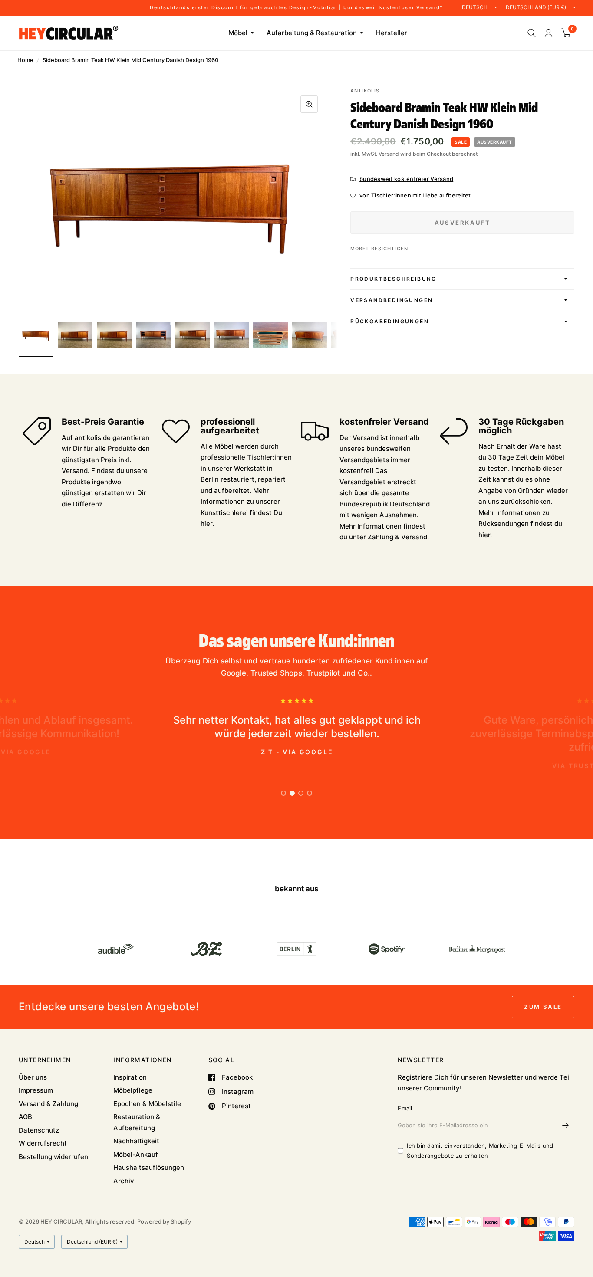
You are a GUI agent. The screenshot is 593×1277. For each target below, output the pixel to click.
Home (25, 59)
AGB (25, 1117)
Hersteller (391, 33)
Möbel (237, 33)
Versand (389, 154)
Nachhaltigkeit (136, 1141)
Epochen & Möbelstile (147, 1104)
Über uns (33, 1077)
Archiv (123, 1181)
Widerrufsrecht (43, 1143)
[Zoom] (309, 104)
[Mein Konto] (548, 33)
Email (405, 1108)
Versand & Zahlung (48, 1104)
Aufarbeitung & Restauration (312, 33)
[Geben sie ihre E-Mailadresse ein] (565, 1125)
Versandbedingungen (391, 300)
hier (206, 523)
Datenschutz (39, 1130)
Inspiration (130, 1077)
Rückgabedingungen (389, 321)
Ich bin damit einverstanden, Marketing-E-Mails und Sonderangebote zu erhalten (480, 1150)
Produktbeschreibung (393, 279)
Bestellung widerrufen (53, 1156)
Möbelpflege (132, 1090)
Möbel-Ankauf (135, 1154)
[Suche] (531, 33)
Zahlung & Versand (397, 537)
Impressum (36, 1090)
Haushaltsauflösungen (148, 1167)
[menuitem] (241, 33)
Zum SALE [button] (543, 1006)
